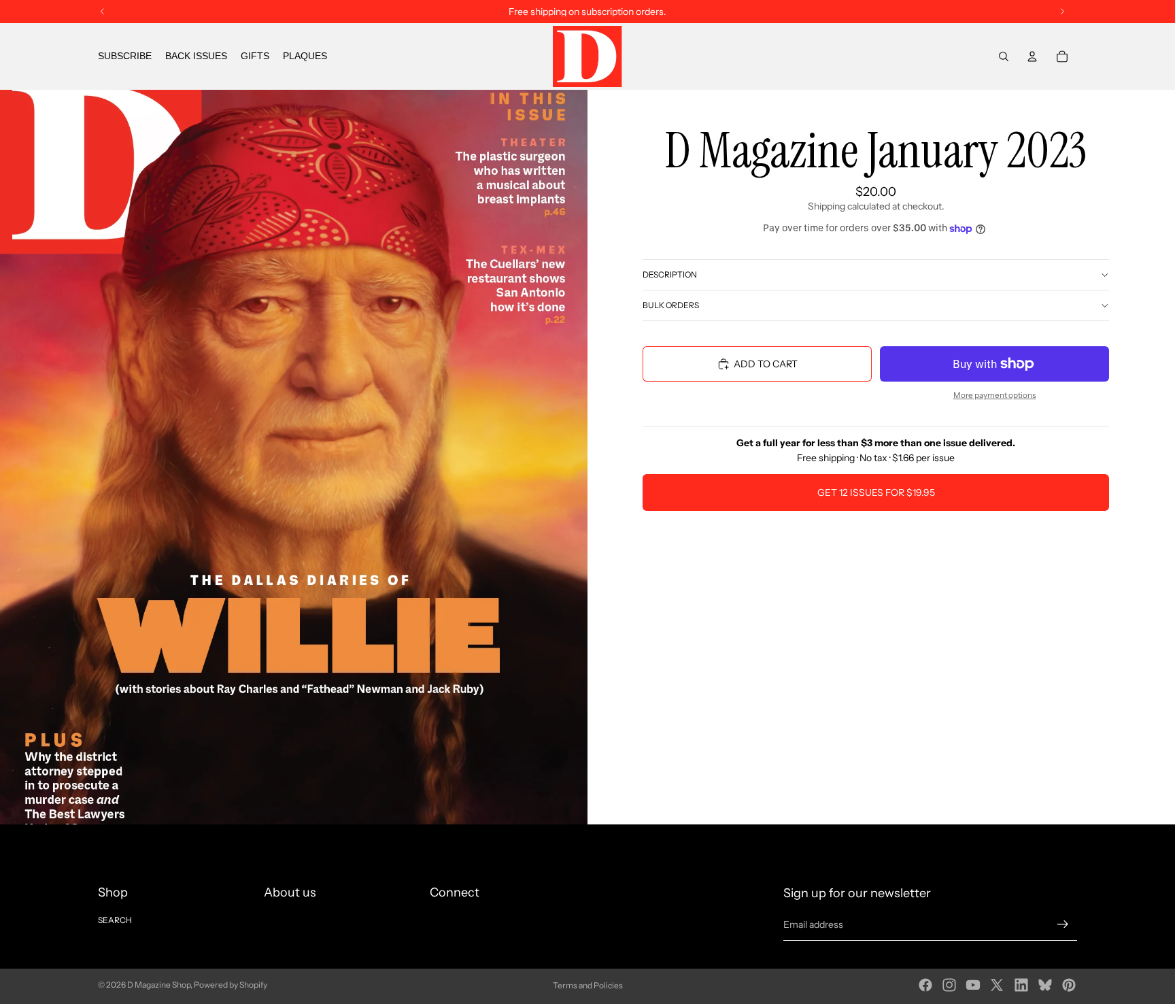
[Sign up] (1063, 924)
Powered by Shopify (230, 985)
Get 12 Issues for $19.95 (876, 492)
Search (115, 920)
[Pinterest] (1069, 985)
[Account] (1032, 56)
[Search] (1004, 56)
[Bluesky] (1045, 985)
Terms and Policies (588, 985)
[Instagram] (949, 985)
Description (670, 274)
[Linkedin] (1021, 985)
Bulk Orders (671, 305)
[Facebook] (925, 985)
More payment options (994, 395)
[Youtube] (973, 985)
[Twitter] (997, 985)
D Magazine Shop (158, 985)
